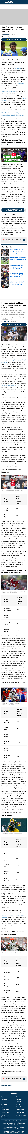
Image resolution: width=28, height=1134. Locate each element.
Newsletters (4, 1107)
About (3, 1097)
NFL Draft (13, 86)
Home (2, 290)
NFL (21, 109)
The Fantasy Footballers (8, 91)
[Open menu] (2, 2)
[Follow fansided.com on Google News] (24, 240)
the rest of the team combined (10, 385)
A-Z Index (4, 1104)
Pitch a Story (19, 1107)
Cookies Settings (21, 1115)
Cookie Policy (5, 1112)
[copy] (10, 37)
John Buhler (6, 34)
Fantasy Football (8, 290)
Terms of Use (20, 1109)
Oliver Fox (6, 321)
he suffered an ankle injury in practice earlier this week (13, 915)
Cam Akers (17, 68)
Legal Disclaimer (21, 1112)
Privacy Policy (5, 1109)
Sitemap (18, 1104)
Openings (4, 1099)
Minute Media (8, 1120)
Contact (18, 1097)
